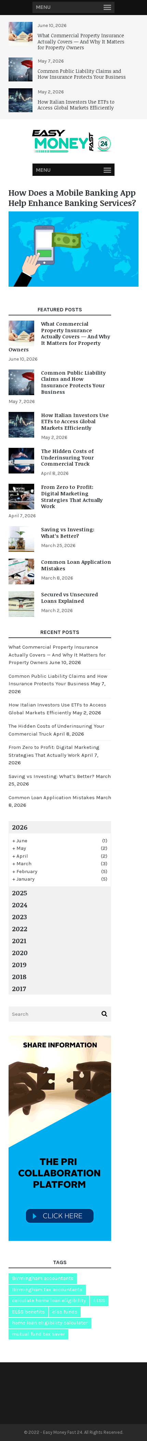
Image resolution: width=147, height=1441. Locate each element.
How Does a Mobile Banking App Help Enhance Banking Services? (72, 197)
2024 (19, 904)
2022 (19, 928)
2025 (19, 892)
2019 (19, 964)
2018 (19, 976)
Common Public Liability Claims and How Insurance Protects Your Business (82, 74)
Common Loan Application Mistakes (76, 565)
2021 (19, 940)
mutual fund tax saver (38, 1334)
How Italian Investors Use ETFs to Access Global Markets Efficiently (76, 105)
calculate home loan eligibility (49, 1300)
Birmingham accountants (43, 1278)
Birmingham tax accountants (47, 1289)
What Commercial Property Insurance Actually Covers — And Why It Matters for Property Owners (81, 41)
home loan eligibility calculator (50, 1323)
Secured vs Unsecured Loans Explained (69, 597)
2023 (19, 916)
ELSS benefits (28, 1312)
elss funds (64, 1312)
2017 (19, 988)
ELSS (99, 1300)
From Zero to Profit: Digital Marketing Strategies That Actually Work (72, 496)
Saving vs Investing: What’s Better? (67, 532)
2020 (20, 952)
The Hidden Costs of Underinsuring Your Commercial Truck (67, 457)
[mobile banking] (73, 285)
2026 (19, 827)
